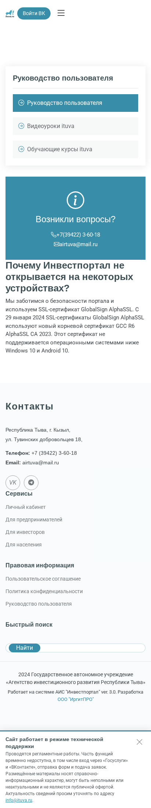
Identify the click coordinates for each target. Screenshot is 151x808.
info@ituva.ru (18, 800)
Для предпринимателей (33, 519)
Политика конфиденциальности (44, 591)
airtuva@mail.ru (78, 244)
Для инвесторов (25, 532)
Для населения (23, 544)
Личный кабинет (25, 507)
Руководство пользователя (38, 603)
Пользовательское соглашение (43, 578)
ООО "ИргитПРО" (76, 699)
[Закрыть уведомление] (140, 742)
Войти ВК (34, 13)
